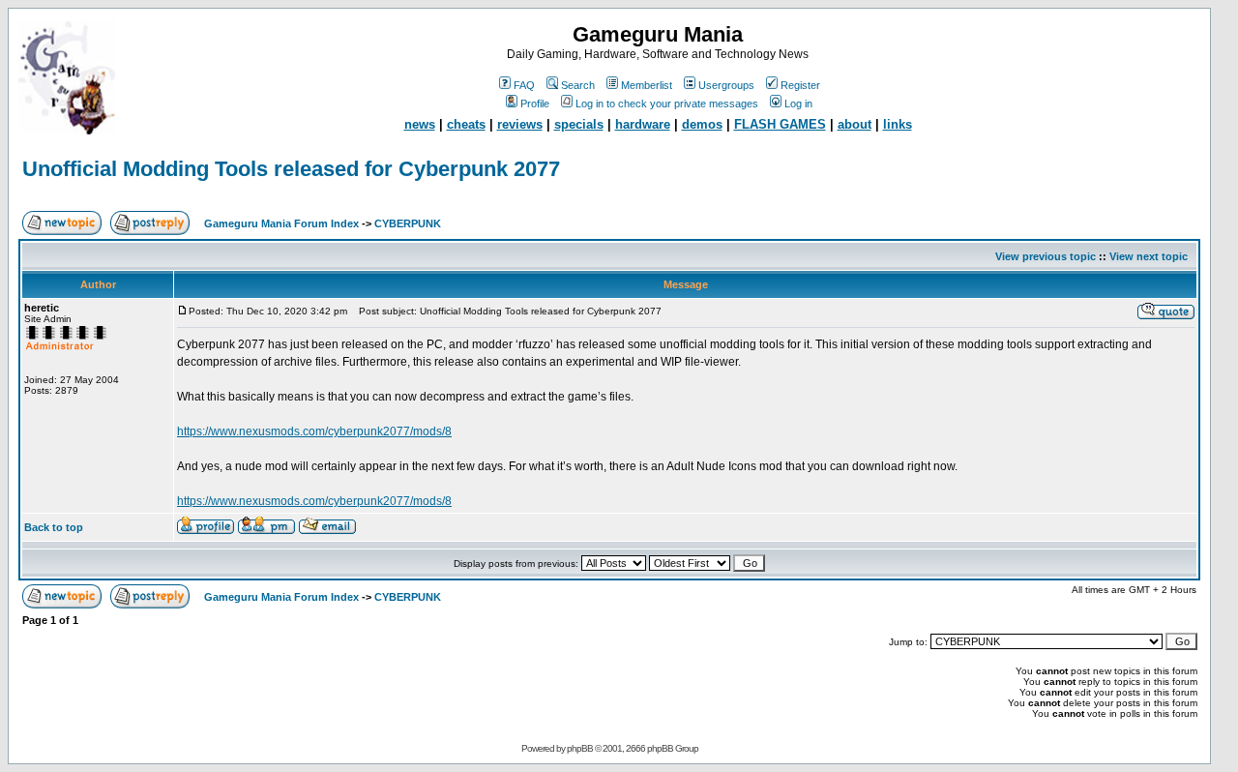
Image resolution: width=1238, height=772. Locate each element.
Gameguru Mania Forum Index (281, 223)
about (854, 124)
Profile (534, 103)
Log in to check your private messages (666, 103)
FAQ (524, 85)
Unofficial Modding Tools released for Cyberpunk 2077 (291, 169)
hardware (642, 124)
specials (579, 124)
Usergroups (726, 85)
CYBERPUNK (407, 223)
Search (578, 85)
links (897, 124)
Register (800, 85)
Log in (798, 103)
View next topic (1148, 256)
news (419, 124)
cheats (466, 124)
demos (702, 124)
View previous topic (1045, 256)
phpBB (580, 748)
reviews (520, 124)
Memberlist (646, 85)
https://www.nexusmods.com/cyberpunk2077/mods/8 (314, 431)
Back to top (53, 527)
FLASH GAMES (780, 124)
